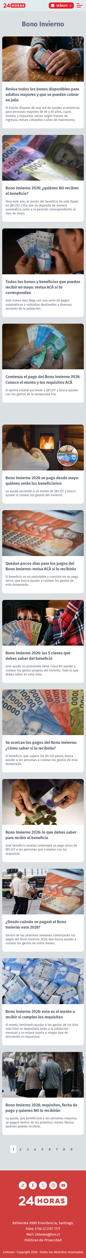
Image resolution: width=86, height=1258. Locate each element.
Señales (62, 5)
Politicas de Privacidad (43, 1240)
